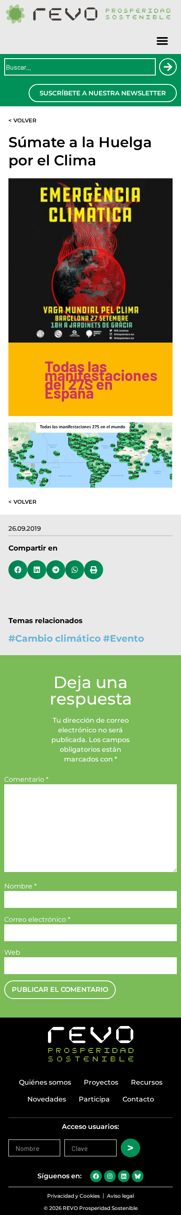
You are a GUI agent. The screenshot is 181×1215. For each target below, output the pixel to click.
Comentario (26, 779)
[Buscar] (168, 67)
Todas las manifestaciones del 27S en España (101, 379)
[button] (162, 41)
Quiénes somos (45, 1082)
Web (12, 952)
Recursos (146, 1082)
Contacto (138, 1099)
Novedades (46, 1099)
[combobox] (80, 67)
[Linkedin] (124, 1176)
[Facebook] (96, 1176)
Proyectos (101, 1082)
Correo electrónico (37, 919)
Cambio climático (58, 638)
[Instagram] (110, 1176)
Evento (127, 638)
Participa (94, 1099)
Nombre (20, 886)
